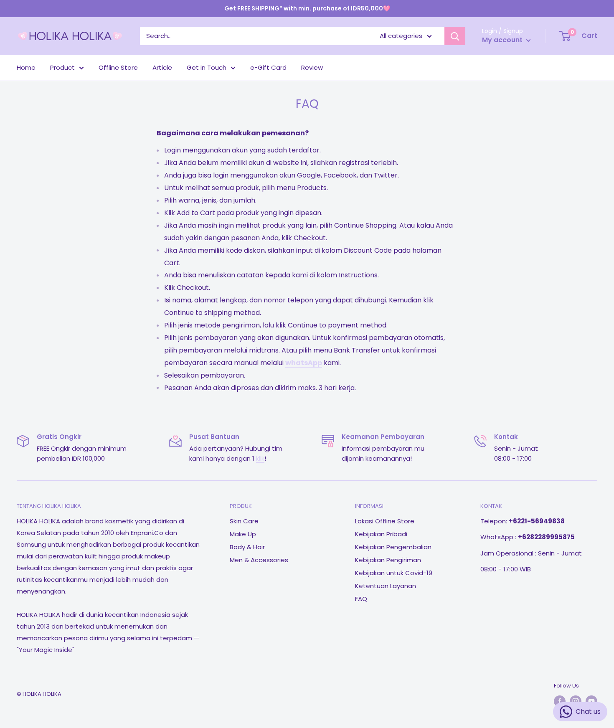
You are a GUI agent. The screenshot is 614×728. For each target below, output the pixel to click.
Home (26, 67)
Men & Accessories (259, 560)
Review (312, 67)
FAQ (361, 598)
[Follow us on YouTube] (591, 701)
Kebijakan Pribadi (381, 534)
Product (62, 67)
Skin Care (244, 521)
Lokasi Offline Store (384, 521)
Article (162, 67)
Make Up (243, 534)
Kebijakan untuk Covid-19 (393, 572)
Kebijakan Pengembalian (393, 547)
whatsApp (303, 363)
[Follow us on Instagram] (575, 701)
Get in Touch (206, 67)
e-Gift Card (268, 67)
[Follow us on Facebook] (560, 701)
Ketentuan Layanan (385, 585)
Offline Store (118, 67)
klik (260, 458)
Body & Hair (247, 547)
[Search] (454, 36)
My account (503, 40)
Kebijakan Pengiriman (388, 560)
